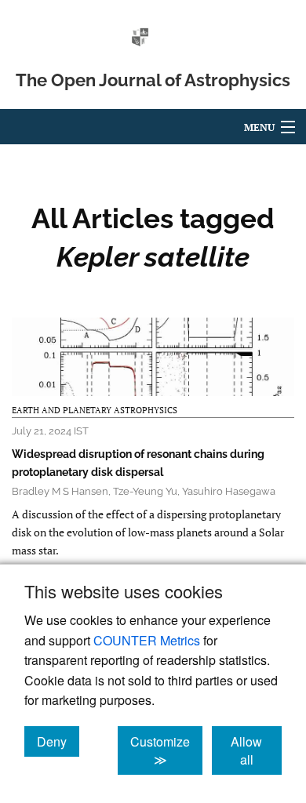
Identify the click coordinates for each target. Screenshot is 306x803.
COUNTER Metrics (146, 640)
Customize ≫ (166, 750)
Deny (58, 741)
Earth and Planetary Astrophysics (94, 410)
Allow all (256, 750)
